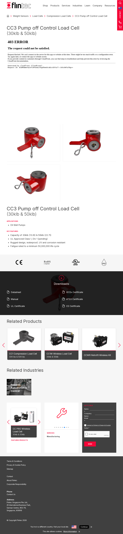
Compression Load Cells (59, 16)
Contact (10, 476)
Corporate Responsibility (16, 484)
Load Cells (37, 16)
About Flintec (12, 480)
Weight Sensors (20, 16)
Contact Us (11, 494)
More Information (70, 531)
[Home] (8, 16)
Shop (45, 5)
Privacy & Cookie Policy (16, 465)
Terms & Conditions (14, 461)
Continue (84, 527)
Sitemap (10, 469)
